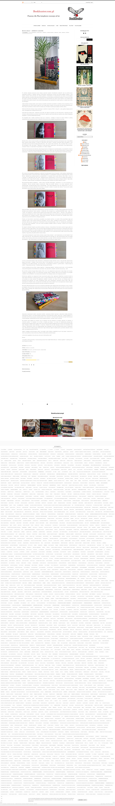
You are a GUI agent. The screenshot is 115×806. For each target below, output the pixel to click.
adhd (37, 451)
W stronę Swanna (4, 758)
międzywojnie (35, 629)
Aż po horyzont (65, 471)
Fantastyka (24, 527)
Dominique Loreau (103, 507)
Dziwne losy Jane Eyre (82, 516)
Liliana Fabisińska (68, 600)
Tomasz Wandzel (92, 745)
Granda (63, 536)
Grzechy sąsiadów (4, 538)
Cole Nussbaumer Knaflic (98, 491)
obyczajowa (78, 649)
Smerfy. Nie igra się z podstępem (30, 716)
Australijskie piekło (33, 471)
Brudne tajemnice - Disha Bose (84, 85)
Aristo (27, 469)
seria (83, 707)
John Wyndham (34, 565)
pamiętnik (56, 32)
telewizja (48, 740)
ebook (103, 516)
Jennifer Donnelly (100, 558)
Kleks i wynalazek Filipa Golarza (26, 580)
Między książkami (21, 629)
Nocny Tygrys (81, 647)
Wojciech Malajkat (35, 765)
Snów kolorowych (56, 716)
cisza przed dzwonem (40, 491)
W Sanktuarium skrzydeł (105, 756)
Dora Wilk (66, 509)
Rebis (60, 32)
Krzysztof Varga (19, 589)
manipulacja (36, 616)
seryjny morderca (100, 707)
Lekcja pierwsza (91, 598)
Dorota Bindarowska (79, 509)
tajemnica (97, 736)
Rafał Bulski (74, 687)
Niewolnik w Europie (35, 647)
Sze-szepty (16, 729)
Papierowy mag (39, 660)
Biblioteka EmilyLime (104, 478)
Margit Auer (39, 618)
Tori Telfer (103, 745)
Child (20, 489)
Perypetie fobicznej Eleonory (28, 665)
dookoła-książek (43, 509)
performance (18, 665)
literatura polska (75, 605)
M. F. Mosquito (62, 609)
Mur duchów (61, 636)
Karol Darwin (99, 569)
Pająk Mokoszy (89, 658)
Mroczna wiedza (47, 636)
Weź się (112, 758)
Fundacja (107, 529)
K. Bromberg (3, 569)
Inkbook (24, 547)
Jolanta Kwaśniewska (81, 565)
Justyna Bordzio (91, 567)
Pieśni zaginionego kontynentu (7, 667)
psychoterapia (36, 685)
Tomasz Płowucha (75, 745)
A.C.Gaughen (56, 449)
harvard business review (96, 540)
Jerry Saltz (18, 560)
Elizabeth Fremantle (44, 520)
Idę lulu (107, 545)
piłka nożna (51, 667)
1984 (27, 449)
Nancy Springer (47, 640)
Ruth (25, 700)
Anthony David (46, 467)
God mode (22, 536)
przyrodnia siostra (5, 685)
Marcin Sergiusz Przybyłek (6, 618)
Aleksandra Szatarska (32, 458)
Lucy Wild (63, 607)
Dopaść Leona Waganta (58, 509)
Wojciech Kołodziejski (25, 765)
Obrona (68, 649)
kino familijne (53, 578)
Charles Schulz (78, 487)
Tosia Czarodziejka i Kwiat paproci (17, 747)
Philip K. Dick (47, 665)
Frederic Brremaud (84, 529)
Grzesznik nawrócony (54, 538)
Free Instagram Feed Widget (87, 438)
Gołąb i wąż (32, 536)
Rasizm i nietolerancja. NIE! (18, 689)
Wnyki (9, 765)
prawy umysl (45, 680)
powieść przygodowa (33, 678)
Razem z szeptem (52, 689)
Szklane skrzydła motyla (29, 729)
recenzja (91, 689)
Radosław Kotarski (41, 687)
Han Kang (50, 540)
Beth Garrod (23, 478)
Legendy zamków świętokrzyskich (62, 598)
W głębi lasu (55, 756)
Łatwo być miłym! (12, 609)
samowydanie (91, 700)
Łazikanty (19, 609)
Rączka (58, 689)
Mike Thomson (65, 629)
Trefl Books (41, 747)
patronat (95, 660)
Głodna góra (16, 536)
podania (56, 669)
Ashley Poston (64, 469)
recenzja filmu (98, 689)
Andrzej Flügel (70, 460)
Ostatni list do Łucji (69, 656)
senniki (49, 707)
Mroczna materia (39, 636)
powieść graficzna (104, 676)
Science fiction (57, 705)
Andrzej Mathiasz (87, 460)
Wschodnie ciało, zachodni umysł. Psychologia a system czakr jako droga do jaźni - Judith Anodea (84, 129)
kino (48, 578)
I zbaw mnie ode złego (91, 545)
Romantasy (12, 698)
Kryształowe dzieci (88, 587)
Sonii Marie (17, 718)
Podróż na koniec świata (101, 669)
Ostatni (55, 656)
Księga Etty (91, 589)
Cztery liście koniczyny (5, 498)
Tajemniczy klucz (70, 738)
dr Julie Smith (102, 509)
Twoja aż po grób (59, 749)
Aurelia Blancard (109, 469)
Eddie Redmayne (10, 518)
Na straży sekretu (54, 638)
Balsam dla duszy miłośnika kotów (84, 471)
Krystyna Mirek (80, 587)
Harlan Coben (67, 540)
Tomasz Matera (67, 745)
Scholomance (19, 705)
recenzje (64, 32)
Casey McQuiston (52, 487)
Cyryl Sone (11, 496)
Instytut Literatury (37, 547)
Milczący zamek (101, 629)
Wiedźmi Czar (57, 760)
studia (62, 725)
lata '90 (57, 596)
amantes (14, 460)
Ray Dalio (45, 689)
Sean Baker (71, 705)
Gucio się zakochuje (90, 538)
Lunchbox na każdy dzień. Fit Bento (87, 607)
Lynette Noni (106, 607)
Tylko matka (88, 749)
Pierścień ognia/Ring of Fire (81, 665)
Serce (65, 707)
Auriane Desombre (23, 471)
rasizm (10, 689)
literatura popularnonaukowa (87, 605)
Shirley (28, 709)
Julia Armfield (27, 567)
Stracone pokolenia (5, 725)
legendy (52, 598)
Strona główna (37, 25)
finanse (98, 527)
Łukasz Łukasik (45, 609)
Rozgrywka (54, 698)
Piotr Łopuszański (79, 667)
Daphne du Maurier (67, 500)
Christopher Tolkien (82, 489)
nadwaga (2, 640)
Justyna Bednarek (83, 567)
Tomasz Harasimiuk (44, 745)
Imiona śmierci (9, 547)
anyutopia (3, 469)
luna (78, 607)
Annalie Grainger (13, 467)
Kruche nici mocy (47, 587)
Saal (60, 700)
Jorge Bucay (3, 567)
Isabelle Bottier (4, 549)
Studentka (57, 725)
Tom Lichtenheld (17, 745)
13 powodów (10, 449)
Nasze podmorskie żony (85, 640)
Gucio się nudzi (82, 538)
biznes (79, 480)
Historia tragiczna (23, 545)
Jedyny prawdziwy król (37, 558)
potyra (68, 676)
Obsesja (72, 649)
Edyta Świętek (66, 518)
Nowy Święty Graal (35, 649)
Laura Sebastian (110, 596)
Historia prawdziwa (4, 545)
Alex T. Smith (64, 458)
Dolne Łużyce (12, 507)
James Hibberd (3, 556)
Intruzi (43, 547)
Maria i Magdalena (68, 618)
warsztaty (74, 758)
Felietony (71, 25)
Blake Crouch (85, 480)
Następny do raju (61, 640)
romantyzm (28, 698)
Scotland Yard (65, 705)
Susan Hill (106, 725)
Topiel (98, 745)
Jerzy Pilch (32, 560)
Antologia (52, 467)
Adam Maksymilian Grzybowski (89, 449)
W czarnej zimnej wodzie (46, 756)
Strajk (11, 725)
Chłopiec (30, 489)
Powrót (40, 678)
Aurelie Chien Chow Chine (6, 471)
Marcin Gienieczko (87, 616)
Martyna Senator (102, 620)
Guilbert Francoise (99, 538)
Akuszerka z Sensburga (38, 456)
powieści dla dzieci (90, 676)
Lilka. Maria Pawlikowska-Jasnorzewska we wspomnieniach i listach (86, 600)
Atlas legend (79, 469)
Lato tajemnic (73, 596)
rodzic (36, 696)
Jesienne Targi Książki (40, 560)
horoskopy (40, 545)
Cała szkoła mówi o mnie (19, 487)
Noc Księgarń (56, 647)
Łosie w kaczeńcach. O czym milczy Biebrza (31, 609)
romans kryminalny (5, 698)
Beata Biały (39, 32)
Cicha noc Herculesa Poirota (101, 489)
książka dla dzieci (40, 589)
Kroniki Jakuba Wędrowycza (95, 585)
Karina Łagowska (63, 569)
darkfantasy (105, 500)
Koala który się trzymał (70, 580)
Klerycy (35, 580)
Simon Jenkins (93, 709)
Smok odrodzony (48, 716)
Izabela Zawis (87, 549)
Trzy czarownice (4, 749)
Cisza (33, 491)
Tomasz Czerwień (35, 745)
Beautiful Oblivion (74, 476)
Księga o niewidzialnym (105, 589)
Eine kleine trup (84, 518)
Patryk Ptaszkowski (102, 660)
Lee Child (35, 598)
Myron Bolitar (85, 636)
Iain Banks (99, 545)
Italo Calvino (29, 549)
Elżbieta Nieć (81, 520)
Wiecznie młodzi (46, 760)
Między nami (29, 629)
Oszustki (10, 658)
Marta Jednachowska (64, 620)
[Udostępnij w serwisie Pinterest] (34, 365)
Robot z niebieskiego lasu (24, 696)
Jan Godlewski (32, 556)
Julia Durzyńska (34, 567)
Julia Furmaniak (42, 567)
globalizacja (9, 536)
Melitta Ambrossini (62, 625)
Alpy (2, 460)
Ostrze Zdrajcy (4, 658)
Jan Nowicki (53, 556)
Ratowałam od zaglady (30, 689)
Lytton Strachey (4, 609)
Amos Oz (49, 460)
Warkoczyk (62, 758)
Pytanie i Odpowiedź (88, 685)
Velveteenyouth (4, 756)
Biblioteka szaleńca (15, 480)
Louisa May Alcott (38, 607)
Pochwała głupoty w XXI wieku (18, 669)
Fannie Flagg (3, 527)
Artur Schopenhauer (55, 469)
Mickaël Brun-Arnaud (106, 627)
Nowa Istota (23, 649)
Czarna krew (36, 496)
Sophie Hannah (24, 718)
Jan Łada (38, 556)
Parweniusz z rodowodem (59, 660)
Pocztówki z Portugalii (35, 669)
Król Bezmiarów (105, 585)
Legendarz (47, 598)
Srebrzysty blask (35, 720)
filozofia (94, 527)
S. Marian (56, 700)
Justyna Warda (108, 567)
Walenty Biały (33, 758)
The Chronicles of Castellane (99, 740)
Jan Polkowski (59, 556)
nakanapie (35, 640)
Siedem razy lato (34, 709)
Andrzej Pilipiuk (106, 460)
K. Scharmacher (10, 569)
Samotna (86, 700)
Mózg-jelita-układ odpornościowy (27, 636)
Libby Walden (46, 600)
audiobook (96, 469)
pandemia (8, 660)
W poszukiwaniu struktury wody (85, 756)
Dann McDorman (44, 500)
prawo (40, 680)
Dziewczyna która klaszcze (13, 516)
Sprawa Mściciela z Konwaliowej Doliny (104, 718)
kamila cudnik (43, 569)
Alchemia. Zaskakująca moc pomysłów (73, 456)
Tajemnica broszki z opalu (6, 738)
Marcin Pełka (101, 616)
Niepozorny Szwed (67, 645)
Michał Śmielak (63, 627)
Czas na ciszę (58, 496)
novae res (3, 649)
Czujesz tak (14, 498)
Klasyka (95, 578)
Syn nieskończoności (71, 727)
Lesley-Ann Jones (21, 600)
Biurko (71, 480)
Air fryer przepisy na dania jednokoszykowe (9, 456)
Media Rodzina (3, 625)
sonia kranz (11, 718)
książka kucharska (49, 589)
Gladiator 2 (3, 536)
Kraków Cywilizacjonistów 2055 (69, 585)
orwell (35, 656)
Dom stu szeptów (48, 507)
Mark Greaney (42, 620)
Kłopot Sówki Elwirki (60, 580)
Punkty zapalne (55, 685)
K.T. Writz (17, 569)
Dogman (2, 507)
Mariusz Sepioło (27, 620)
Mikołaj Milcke (93, 629)
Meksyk (55, 625)
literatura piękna (56, 605)
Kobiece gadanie (50, 32)
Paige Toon (83, 658)
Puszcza (81, 685)
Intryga (48, 547)
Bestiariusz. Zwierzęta (14, 478)
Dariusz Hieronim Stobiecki (95, 500)
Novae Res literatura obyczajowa (13, 649)
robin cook (15, 696)
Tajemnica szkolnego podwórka (38, 738)
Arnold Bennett (33, 469)
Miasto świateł (28, 627)
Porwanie (24, 676)
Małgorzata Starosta (13, 616)
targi (16, 740)
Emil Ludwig (104, 520)
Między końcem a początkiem (11, 629)
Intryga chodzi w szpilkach (56, 547)
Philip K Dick (41, 665)
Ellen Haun (67, 520)
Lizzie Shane (15, 607)
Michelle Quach (97, 627)
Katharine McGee (48, 576)
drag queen (109, 509)
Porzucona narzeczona (32, 676)
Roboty (31, 696)
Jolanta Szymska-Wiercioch (92, 565)
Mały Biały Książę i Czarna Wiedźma (26, 616)
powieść (97, 676)
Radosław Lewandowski (51, 687)
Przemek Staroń (110, 680)
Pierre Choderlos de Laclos (68, 665)
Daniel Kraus (17, 500)
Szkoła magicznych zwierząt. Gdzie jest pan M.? (71, 729)
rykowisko (34, 700)
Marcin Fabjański (79, 616)
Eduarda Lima (24, 518)
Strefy (44, 725)
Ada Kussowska (69, 449)
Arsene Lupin (40, 469)
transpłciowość (29, 747)
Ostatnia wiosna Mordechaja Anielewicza (90, 656)
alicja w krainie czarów (94, 458)
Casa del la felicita (43, 487)
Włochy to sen (4, 765)
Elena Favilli (102, 518)
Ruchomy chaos (97, 698)
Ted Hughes (42, 740)
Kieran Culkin (22, 578)
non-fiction (107, 647)
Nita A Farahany (49, 647)
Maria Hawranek (60, 618)
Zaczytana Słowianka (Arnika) (85, 155)
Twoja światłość (67, 749)
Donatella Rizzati (27, 509)
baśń (29, 476)
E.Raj (100, 516)
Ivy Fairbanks (41, 549)
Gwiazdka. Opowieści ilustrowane (15, 540)
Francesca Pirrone (49, 529)
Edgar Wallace (18, 518)
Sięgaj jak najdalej (66, 709)
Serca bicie (60, 707)
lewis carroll (36, 600)
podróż (93, 669)
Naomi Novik (54, 640)
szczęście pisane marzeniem (102, 727)
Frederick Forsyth (93, 529)
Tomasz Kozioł (60, 745)
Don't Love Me (19, 509)
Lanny (53, 596)
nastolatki (68, 640)
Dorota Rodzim (88, 509)
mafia (102, 609)
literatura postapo (98, 605)
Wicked (40, 760)
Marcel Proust (56, 616)
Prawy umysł (52, 680)
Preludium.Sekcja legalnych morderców (64, 680)
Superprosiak (100, 725)
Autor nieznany (48, 471)
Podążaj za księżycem (64, 669)
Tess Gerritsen (78, 740)
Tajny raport (92, 738)
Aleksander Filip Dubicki (87, 456)
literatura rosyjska (107, 605)
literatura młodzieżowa (27, 605)
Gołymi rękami (38, 536)
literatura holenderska (5, 605)
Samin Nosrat (80, 700)
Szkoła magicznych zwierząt (54, 729)
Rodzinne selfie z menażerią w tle (77, 696)
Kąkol (100, 576)
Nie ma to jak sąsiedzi (5, 645)
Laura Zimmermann (19, 598)
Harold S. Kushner (75, 540)
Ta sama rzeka (69, 736)
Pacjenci (77, 658)
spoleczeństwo (58, 718)
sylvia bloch (16, 727)
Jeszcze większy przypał (76, 560)
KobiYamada (112, 580)
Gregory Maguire (83, 536)
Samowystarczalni (99, 700)
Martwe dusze (85, 620)
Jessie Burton (56, 560)
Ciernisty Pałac (10, 491)
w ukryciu (11, 758)
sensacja (54, 707)
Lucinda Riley (49, 607)
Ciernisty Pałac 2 (27, 491)
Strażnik (25, 725)
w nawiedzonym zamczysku (72, 756)
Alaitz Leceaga (47, 456)
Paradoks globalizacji (48, 660)
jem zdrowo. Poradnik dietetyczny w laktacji (63, 558)
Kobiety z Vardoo (104, 580)
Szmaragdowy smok (101, 729)
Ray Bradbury (39, 689)
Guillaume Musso (108, 538)
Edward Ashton (32, 518)
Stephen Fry (108, 720)
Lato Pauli (67, 596)
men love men (75, 625)
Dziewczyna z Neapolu (53, 516)
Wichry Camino (34, 760)
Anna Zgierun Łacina (5, 467)
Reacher (62, 689)
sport (63, 718)
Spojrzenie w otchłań (49, 718)
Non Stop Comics (100, 647)
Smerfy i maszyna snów (17, 716)
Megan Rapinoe (49, 625)
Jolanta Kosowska (71, 565)
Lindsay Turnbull (104, 600)
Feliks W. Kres (56, 527)
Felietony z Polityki (48, 527)
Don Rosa (13, 509)
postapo (50, 676)
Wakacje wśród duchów (24, 758)
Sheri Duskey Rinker (21, 709)
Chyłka (89, 489)
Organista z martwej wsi (27, 656)
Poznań (98, 678)
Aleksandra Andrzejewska (109, 456)
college (112, 491)
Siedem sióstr (42, 709)
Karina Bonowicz (55, 569)
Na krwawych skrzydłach (14, 638)
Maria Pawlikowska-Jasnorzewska (80, 618)
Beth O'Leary (36, 478)
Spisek (42, 718)
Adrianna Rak (65, 451)
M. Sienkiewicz (69, 609)
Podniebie (89, 669)
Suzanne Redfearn (4, 727)
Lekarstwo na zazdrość (82, 598)
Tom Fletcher (9, 745)
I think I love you (82, 545)
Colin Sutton (106, 491)
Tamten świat (10, 740)
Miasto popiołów (11, 627)
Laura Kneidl (97, 596)
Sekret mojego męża (89, 705)
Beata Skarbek (52, 476)
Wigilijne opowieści (102, 760)
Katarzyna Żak (14, 576)
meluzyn (69, 625)
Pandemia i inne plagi (16, 660)
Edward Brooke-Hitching (41, 518)
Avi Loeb (54, 471)
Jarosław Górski (110, 556)
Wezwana (100, 758)
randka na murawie (108, 687)
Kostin (18, 585)
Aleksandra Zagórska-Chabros (54, 458)
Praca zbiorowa (17, 680)
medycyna (10, 625)
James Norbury (11, 556)
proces (80, 680)
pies (106, 665)
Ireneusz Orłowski (94, 547)
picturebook (59, 665)
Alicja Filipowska (79, 458)
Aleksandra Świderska (42, 458)
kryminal (60, 587)
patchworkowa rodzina (81, 660)
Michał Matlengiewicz (44, 627)
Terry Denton (71, 740)
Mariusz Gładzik (19, 620)
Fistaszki (2, 529)
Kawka (88, 576)
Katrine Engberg (82, 576)
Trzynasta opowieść (51, 749)
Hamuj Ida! (45, 540)
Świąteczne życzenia (33, 736)
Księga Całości (84, 589)
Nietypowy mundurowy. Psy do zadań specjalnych (10, 647)
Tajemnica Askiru (104, 736)
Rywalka (47, 700)
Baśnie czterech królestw (6, 476)
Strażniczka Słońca (18, 725)
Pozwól (102, 678)
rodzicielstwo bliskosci (50, 696)
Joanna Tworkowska (5, 565)
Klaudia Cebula (85, 148)
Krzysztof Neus (12, 589)
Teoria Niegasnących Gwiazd (56, 740)
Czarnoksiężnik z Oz (50, 496)
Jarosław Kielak (4, 558)
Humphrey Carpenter (64, 545)
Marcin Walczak (25, 618)
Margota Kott (46, 618)
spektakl (30, 718)
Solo (92, 716)
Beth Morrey (29, 478)
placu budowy (100, 667)
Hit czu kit (30, 545)
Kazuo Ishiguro (94, 576)
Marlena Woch (49, 620)
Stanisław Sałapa (62, 720)
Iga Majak (3, 547)
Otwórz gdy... (31, 658)
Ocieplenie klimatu (98, 649)
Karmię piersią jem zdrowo (90, 569)
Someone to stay (4, 718)
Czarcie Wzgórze (28, 496)
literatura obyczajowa (37, 605)
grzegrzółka (45, 538)
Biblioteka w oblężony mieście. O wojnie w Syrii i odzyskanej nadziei (33, 480)
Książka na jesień (58, 589)
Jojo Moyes (41, 565)
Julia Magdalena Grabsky (59, 567)
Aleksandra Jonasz (4, 458)
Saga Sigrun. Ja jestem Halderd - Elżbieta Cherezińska (84, 107)
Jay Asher (11, 558)
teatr (31, 740)
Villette (23, 756)
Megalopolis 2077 (34, 625)
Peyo (36, 665)
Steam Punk (96, 720)
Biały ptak (82, 478)
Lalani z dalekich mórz (36, 596)
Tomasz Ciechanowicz (26, 745)
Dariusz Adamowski (85, 500)
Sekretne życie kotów (108, 705)
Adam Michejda (99, 449)
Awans (59, 471)
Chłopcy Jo (25, 489)
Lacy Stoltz (27, 596)
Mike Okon (60, 629)
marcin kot (95, 616)
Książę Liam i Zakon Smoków (29, 589)
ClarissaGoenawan (76, 491)
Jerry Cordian (12, 560)
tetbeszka (90, 740)
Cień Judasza (3, 491)
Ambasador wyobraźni (26, 460)
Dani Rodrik (3, 500)
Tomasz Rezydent (83, 745)
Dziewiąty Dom (73, 516)
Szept (21, 729)
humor (56, 545)
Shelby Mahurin (109, 707)
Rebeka (75, 689)
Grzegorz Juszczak (21, 538)
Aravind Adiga (14, 469)
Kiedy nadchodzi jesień (13, 578)
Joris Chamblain (10, 567)
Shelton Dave (3, 709)
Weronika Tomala (94, 758)
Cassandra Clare (60, 487)
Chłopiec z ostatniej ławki (47, 489)
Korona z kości (13, 585)
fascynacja (35, 527)
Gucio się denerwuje (63, 538)
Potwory (63, 676)
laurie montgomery (28, 598)
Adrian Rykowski (58, 451)
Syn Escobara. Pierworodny (60, 727)
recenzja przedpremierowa (107, 689)
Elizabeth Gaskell (53, 520)
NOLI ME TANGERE (92, 647)
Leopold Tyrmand (13, 600)
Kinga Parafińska (42, 578)
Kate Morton (33, 576)
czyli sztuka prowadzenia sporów (60, 498)
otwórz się (38, 658)
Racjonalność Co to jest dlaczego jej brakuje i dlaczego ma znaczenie (22, 687)
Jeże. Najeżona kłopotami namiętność (94, 560)
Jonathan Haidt (102, 565)
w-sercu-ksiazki (85, 160)
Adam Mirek (106, 449)
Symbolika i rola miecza (41, 727)
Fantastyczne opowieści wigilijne (14, 527)
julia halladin (50, 567)
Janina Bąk (72, 556)
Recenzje (44, 25)
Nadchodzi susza (110, 638)
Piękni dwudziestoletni (35, 667)
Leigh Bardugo (73, 598)
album (63, 456)
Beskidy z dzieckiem (5, 478)
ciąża (93, 489)
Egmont (72, 518)
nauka (99, 640)
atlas (74, 469)
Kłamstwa (52, 580)
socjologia (83, 716)
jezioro (83, 560)
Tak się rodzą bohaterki (101, 738)
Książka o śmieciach (66, 589)
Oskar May (44, 656)
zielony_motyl (85, 161)
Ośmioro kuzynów (17, 658)
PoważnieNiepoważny (85, 153)
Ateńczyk (70, 469)
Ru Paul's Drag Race (89, 698)
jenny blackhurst (108, 558)
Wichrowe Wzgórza (26, 760)
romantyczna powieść (20, 698)
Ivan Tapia (35, 549)
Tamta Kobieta (3, 740)
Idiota (111, 545)
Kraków (59, 585)
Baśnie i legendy (16, 476)
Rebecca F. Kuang (69, 689)
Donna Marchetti (35, 509)
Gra (50, 536)
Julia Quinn (68, 567)
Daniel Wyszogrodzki (35, 500)
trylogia (68, 747)
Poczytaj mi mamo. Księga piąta (48, 669)
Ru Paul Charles (80, 698)
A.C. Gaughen (50, 449)
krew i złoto (78, 585)
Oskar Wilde (50, 656)
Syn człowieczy (50, 727)
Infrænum (19, 547)
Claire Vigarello (60, 491)
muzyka (79, 636)
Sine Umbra (99, 709)
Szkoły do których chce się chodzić (89, 729)
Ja (104, 549)
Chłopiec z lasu (37, 489)
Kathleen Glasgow (66, 576)
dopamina (50, 509)
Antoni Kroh (96, 467)
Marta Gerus (56, 620)
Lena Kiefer (98, 598)
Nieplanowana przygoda (57, 645)
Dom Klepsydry (25, 507)
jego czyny (45, 558)
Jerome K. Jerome (4, 560)
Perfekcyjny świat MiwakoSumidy (7, 665)
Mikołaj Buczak (79, 629)
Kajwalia (22, 569)
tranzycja (36, 747)
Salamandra (65, 700)
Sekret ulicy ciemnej (98, 705)
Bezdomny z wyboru (69, 478)
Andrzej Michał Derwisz (96, 460)
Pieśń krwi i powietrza (19, 667)
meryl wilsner (82, 625)
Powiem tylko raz (81, 676)
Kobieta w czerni (88, 580)
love (44, 607)
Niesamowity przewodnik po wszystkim (80, 645)
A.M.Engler (63, 449)
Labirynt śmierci (13, 596)
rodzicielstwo (41, 696)
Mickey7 (2, 629)
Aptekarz (8, 469)
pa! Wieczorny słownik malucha (68, 658)
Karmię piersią (80, 569)
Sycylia (11, 727)
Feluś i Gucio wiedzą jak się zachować (68, 527)
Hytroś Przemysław (73, 545)
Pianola (53, 665)
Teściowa (84, 740)
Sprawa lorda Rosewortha (90, 718)
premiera (76, 680)
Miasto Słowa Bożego (20, 627)
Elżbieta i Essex (74, 520)
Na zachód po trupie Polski (100, 638)
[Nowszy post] (22, 404)
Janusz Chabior (85, 556)
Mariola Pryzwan (110, 618)
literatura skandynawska (6, 607)
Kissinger (83, 578)
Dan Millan (107, 498)
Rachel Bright (4, 687)
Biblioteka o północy (5, 480)
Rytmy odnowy (41, 700)
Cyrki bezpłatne (4, 496)
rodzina (58, 696)
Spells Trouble (36, 718)
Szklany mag (45, 729)
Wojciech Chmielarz (16, 765)
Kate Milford (27, 576)
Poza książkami (78, 25)
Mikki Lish (72, 629)
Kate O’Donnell (41, 576)
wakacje (16, 758)
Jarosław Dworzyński (101, 556)
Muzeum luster (73, 636)
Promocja (85, 680)
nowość (28, 649)
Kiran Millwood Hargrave (71, 578)
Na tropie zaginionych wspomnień (76, 638)
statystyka (90, 720)
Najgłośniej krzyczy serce (18, 640)
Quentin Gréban (101, 685)
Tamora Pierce (110, 738)
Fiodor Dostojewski (105, 527)
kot (22, 585)
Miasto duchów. (108, 625)
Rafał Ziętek (100, 687)
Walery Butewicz (40, 758)
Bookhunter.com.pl (85, 145)
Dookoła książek (51, 25)
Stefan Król (102, 720)
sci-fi (52, 705)
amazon (19, 460)
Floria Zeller (17, 529)
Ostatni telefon (77, 656)
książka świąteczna (76, 589)
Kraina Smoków (39, 585)
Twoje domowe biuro (76, 749)
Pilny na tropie (44, 667)
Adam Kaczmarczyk (78, 449)
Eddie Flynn (3, 518)
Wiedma (52, 760)
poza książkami (78, 678)
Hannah (62, 540)
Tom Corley (3, 745)
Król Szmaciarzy (4, 587)
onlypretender (85, 158)
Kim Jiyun (28, 578)
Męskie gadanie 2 (97, 625)
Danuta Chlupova (58, 500)
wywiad (67, 32)
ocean (92, 649)
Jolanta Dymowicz (63, 565)
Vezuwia (10, 756)
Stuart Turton (50, 725)
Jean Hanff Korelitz (18, 558)
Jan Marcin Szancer (45, 556)
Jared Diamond (92, 556)
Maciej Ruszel (91, 609)
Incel (14, 547)
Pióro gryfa (86, 667)
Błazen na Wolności (85, 143)
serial (94, 707)
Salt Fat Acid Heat (72, 700)
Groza (106, 536)
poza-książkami (86, 678)
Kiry (78, 578)
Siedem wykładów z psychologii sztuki (53, 709)
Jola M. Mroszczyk (54, 565)
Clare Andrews (68, 491)
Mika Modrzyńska (52, 629)
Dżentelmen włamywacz (92, 516)
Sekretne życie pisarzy (5, 707)
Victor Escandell (17, 756)
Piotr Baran (57, 667)
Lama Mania (48, 596)
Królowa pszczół (28, 587)
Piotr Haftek (63, 667)
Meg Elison (27, 625)
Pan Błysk (3, 660)
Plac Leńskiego (93, 667)
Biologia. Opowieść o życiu (59, 480)
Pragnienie (24, 680)
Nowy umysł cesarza (45, 649)
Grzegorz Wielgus (37, 538)
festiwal (85, 527)
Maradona (43, 616)
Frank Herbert (69, 529)
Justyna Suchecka (99, 567)
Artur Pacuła (47, 469)
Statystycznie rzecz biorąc (81, 720)
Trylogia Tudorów (75, 747)
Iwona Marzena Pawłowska (67, 549)
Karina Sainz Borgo (72, 569)
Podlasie (71, 669)
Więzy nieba (90, 760)
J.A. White (94, 549)
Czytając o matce (86, 498)
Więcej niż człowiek (82, 760)
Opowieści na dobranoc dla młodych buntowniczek (11, 656)
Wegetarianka (86, 758)
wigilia (95, 760)
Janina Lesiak (77, 556)
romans (94, 696)
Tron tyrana (57, 747)
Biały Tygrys (88, 478)
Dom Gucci (19, 507)
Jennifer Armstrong (84, 558)
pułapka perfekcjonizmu (45, 685)
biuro (76, 480)
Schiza (13, 705)
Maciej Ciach (76, 609)
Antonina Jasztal (104, 467)
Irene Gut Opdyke (86, 547)
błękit (109, 480)
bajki (74, 471)
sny (62, 716)
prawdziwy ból (35, 680)
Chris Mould (74, 489)
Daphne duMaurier (76, 500)
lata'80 (62, 596)
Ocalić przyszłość (85, 649)
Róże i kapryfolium (71, 698)
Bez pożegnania (61, 478)
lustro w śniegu (99, 607)
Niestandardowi (92, 645)
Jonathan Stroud (110, 565)
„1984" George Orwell (84, 64)
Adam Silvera (11, 451)
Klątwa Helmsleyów (14, 580)
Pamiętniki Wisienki (110, 658)
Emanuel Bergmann (89, 520)
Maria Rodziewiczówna (93, 618)
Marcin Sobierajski (17, 618)
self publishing (29, 707)
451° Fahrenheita (43, 449)
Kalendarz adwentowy (34, 569)
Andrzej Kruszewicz (78, 460)
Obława (63, 649)
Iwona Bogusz (48, 549)
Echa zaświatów (109, 516)
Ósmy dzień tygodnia (45, 658)
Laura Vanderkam (4, 598)
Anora (40, 467)
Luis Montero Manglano (70, 607)
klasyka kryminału (102, 578)
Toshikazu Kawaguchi (5, 747)
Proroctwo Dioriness (93, 680)
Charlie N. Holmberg (5, 489)
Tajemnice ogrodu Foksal (50, 738)
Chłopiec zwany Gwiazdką (58, 489)
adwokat (71, 451)
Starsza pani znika (70, 720)
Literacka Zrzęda (85, 150)
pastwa (73, 660)
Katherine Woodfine (57, 576)
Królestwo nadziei (12, 587)
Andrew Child (62, 460)
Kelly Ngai (105, 576)
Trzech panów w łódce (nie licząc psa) (97, 747)
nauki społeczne (105, 640)
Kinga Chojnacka (34, 578)
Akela (31, 456)
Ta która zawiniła (61, 736)
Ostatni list (61, 656)
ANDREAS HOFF (55, 460)
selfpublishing (44, 707)
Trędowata (48, 747)
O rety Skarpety (57, 649)
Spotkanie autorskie (70, 718)
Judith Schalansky (18, 567)
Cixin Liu (47, 491)
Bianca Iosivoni (95, 478)
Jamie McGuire (25, 556)
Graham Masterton (56, 536)
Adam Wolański (32, 451)
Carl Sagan (35, 487)
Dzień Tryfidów (4, 516)
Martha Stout (78, 620)
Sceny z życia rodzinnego (6, 705)
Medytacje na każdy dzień (19, 625)
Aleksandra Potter (13, 458)
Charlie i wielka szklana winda (102, 487)
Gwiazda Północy (4, 540)
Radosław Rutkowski (61, 687)
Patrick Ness (89, 660)
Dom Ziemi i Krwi (87, 507)
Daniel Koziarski (10, 500)
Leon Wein (104, 598)
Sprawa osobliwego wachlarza (7, 720)
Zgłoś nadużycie (84, 165)
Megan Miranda (42, 625)
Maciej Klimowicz (83, 609)
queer (95, 685)
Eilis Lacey (77, 518)
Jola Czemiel (47, 565)
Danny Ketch (51, 500)
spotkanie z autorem (80, 718)
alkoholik (103, 458)
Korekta (2, 585)
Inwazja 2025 (78, 547)
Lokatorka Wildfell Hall (24, 607)
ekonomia (90, 518)
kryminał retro (72, 587)
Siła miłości (86, 709)
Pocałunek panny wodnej (6, 669)
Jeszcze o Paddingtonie (65, 560)
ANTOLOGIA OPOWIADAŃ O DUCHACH (78, 467)
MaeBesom (97, 609)
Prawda (28, 680)
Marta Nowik (72, 620)
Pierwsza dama (91, 665)
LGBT (41, 600)
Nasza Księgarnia (75, 640)
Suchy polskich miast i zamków (82, 725)
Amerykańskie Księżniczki (42, 460)
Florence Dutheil (9, 529)
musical (67, 636)
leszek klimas (29, 600)
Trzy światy (43, 749)
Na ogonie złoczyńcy (25, 638)
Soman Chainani (98, 716)
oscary (39, 656)
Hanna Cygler (56, 540)
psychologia (18, 685)
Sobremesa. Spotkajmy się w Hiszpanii (72, 716)
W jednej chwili (62, 756)
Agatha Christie (96, 451)
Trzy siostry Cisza (35, 749)
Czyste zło (79, 498)
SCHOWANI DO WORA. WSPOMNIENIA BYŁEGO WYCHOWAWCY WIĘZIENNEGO (36, 705)
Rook (33, 698)
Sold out (88, 716)
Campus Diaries (29, 487)
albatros (58, 456)
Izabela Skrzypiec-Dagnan (78, 549)
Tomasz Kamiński (52, 745)
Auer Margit (102, 469)
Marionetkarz (3, 620)
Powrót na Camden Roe (58, 678)
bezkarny (76, 478)
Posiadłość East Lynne (43, 676)
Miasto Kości (3, 627)
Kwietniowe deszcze (5, 596)
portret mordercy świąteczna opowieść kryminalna (11, 676)
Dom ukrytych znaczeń (58, 507)
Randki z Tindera (4, 689)
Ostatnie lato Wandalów (104, 656)
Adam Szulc (25, 451)
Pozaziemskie (92, 678)
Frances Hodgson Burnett (30, 529)
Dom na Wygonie (33, 507)
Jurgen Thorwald (75, 567)
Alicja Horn (86, 458)
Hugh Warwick (51, 545)
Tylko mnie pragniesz (97, 749)
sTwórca (66, 725)
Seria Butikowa (88, 707)
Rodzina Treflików (65, 696)
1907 (24, 449)
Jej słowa (51, 558)
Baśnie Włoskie (24, 476)
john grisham (27, 565)
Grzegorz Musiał (29, 538)
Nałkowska (40, 640)
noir (86, 647)
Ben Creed (90, 476)
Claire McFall (53, 491)
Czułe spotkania (21, 498)
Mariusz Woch (35, 620)
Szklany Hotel (38, 729)
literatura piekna (47, 605)
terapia (65, 740)
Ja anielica (108, 549)
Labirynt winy (21, 596)
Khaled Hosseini (4, 578)
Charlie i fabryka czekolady (88, 487)
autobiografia (34, 32)
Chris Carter (67, 489)
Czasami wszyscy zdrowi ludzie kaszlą (69, 496)
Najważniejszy (28, 640)
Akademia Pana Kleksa (24, 456)
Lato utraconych (80, 596)
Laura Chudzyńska (89, 596)
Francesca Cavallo (40, 529)
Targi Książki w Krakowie (23, 740)
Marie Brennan (102, 618)
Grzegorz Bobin (13, 538)
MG (102, 625)
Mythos (90, 636)
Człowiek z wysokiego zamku (100, 496)
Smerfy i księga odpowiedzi (6, 716)
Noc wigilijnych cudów (72, 647)
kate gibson (20, 576)
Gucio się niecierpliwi (73, 538)
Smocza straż (40, 716)
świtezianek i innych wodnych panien (49, 736)
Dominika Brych (95, 507)
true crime (63, 747)
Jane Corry (66, 556)
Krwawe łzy (54, 587)
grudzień (110, 536)
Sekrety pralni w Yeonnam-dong (18, 707)
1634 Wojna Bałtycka (18, 449)
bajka (70, 471)
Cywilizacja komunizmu (19, 496)
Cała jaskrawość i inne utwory (7, 487)
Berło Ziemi (96, 476)
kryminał (65, 587)
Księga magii (97, 589)
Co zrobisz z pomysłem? (86, 491)
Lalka (43, 596)
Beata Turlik (67, 476)
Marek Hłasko (33, 618)
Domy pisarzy (111, 507)
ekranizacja (96, 518)
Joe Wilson (21, 565)
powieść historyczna (5, 678)
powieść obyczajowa (24, 678)
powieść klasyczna (14, 678)
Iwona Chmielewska (56, 549)
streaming (40, 725)
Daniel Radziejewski (26, 500)
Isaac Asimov (102, 547)
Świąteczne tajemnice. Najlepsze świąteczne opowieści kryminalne (14, 736)
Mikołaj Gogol (86, 629)
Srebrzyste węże (27, 720)
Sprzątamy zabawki (18, 720)
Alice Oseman (71, 458)
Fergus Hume (79, 527)
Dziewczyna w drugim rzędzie (41, 516)
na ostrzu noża (33, 638)
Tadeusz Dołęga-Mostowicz (79, 736)
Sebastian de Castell (79, 705)
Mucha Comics (54, 636)
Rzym (51, 700)
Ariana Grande (21, 469)
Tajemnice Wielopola (61, 738)
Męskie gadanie (89, 625)
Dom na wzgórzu (41, 507)
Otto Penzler (24, 658)
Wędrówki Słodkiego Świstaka (7, 760)
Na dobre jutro (97, 636)
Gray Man (68, 536)
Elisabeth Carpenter (27, 520)
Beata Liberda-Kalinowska (43, 476)
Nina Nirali (43, 647)
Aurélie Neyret (15, 471)
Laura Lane (103, 596)
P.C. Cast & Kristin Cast (55, 658)
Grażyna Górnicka (75, 536)
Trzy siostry (27, 749)
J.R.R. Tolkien (99, 549)
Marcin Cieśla (63, 616)
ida (103, 545)
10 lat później (3, 449)
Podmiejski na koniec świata (80, 669)
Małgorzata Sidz (4, 616)
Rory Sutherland (39, 698)
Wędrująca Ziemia (17, 760)
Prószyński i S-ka (102, 680)
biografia (45, 32)
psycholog (12, 685)
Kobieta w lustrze (96, 580)
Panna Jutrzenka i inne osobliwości (28, 660)
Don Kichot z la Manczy (5, 509)
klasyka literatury (5, 580)
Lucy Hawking (56, 607)
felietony (41, 527)
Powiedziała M (74, 676)
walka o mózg (48, 758)
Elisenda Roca (35, 520)
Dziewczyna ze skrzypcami (64, 516)
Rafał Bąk (69, 687)
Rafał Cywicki (82, 687)
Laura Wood (11, 598)
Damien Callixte (100, 498)
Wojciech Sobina (52, 765)
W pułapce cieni (96, 756)
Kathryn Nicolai (74, 576)
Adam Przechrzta (4, 451)
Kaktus (27, 569)
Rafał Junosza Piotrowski (91, 687)
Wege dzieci (79, 758)
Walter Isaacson (55, 758)
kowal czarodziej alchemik (29, 585)
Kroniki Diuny (85, 585)
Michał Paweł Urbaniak (54, 627)
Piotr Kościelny (71, 667)
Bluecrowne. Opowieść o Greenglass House (97, 480)
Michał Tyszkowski (71, 627)
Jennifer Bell (92, 558)
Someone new (105, 716)
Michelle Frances (80, 627)
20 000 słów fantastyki (34, 449)
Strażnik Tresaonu (32, 725)
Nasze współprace (64, 25)
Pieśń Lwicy (27, 667)
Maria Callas (53, 618)
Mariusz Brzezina (11, 620)
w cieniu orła (37, 756)
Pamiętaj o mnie (97, 658)
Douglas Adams (95, 509)
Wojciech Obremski (44, 765)
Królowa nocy (20, 587)
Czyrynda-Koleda (72, 498)
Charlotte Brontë (14, 489)
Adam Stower (18, 451)
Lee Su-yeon (41, 598)
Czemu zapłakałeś (82, 496)
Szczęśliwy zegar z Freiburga (7, 729)
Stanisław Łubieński (53, 720)
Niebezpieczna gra (14, 645)
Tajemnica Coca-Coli (26, 738)
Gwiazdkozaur (26, 540)
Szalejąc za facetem (81, 727)
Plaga (106, 667)
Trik (52, 747)
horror (45, 545)
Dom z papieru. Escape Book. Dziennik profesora (73, 507)
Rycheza (29, 700)
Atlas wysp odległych (88, 469)
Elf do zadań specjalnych (6, 520)
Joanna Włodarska (14, 565)
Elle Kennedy (61, 520)
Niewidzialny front (25, 647)
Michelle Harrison (89, 627)
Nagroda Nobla (9, 640)
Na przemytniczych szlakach (43, 638)
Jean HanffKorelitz (27, 558)
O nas (57, 25)
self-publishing (36, 707)
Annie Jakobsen (34, 467)
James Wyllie (17, 556)
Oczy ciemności (107, 649)
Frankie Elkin (76, 529)
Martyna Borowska (93, 620)
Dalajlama (94, 498)
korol (7, 585)
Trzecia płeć (108, 747)
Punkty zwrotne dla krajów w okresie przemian (68, 685)
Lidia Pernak (60, 600)
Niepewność (49, 645)
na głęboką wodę (104, 636)
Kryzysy (95, 587)
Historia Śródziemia (14, 545)
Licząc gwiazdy (54, 600)
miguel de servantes (44, 629)
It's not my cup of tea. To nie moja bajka (17, 549)
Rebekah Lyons (81, 689)
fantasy (29, 527)
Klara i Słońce (89, 578)
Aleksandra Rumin (22, 458)
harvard (88, 540)
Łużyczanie (56, 609)
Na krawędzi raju (4, 638)
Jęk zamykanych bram (107, 560)
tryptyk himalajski (84, 747)
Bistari (67, 480)
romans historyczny (101, 696)
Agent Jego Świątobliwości (105, 451)
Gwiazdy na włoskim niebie (36, 540)
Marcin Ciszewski (71, 616)
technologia (35, 740)
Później (11, 680)
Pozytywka (108, 678)
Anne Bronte (27, 467)
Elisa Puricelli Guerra (17, 520)
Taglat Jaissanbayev (90, 736)
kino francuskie (61, 578)
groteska (101, 536)
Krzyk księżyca (4, 589)
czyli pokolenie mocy (48, 498)
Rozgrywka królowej (62, 698)
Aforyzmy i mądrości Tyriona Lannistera (83, 451)
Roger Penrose (88, 696)
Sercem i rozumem (76, 707)
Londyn (31, 607)
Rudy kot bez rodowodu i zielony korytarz (9, 700)
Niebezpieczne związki (24, 645)
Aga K (85, 142)
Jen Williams (76, 558)
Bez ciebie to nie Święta (51, 478)
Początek (27, 669)
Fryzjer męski (101, 529)
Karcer (48, 569)
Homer (35, 545)
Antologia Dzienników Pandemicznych (63, 467)
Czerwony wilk (90, 496)
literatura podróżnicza (65, 605)
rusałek (21, 700)
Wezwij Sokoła (106, 758)
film (89, 527)
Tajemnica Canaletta (17, 738)
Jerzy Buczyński (25, 560)
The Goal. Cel (109, 740)
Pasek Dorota (68, 660)
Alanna (53, 456)
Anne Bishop (21, 467)
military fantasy (109, 629)
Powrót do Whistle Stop (48, 678)
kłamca (47, 580)
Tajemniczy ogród (78, 738)
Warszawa (68, 758)
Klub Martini (41, 580)
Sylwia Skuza (23, 727)
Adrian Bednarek (43, 451)
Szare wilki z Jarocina (90, 727)
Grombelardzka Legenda (93, 536)
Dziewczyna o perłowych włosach (27, 516)
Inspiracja (29, 547)
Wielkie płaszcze (65, 760)
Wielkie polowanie (73, 760)
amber (34, 460)
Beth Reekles (42, 478)
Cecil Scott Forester (69, 487)
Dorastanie (72, 509)
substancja (72, 725)
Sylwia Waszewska (30, 727)
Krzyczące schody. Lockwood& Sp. (104, 587)
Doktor (7, 507)
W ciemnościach (30, 756)
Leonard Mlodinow (4, 600)
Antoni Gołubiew (89, 467)
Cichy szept (111, 489)
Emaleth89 (85, 147)
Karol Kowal (106, 569)
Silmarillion (74, 709)
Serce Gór (70, 707)
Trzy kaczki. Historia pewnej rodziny (16, 749)
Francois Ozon (62, 529)
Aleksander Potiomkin (98, 456)
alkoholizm (109, 458)
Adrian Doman (50, 451)
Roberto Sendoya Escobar (6, 696)
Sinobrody (105, 709)
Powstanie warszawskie (69, 678)
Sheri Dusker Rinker (12, 709)
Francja (56, 529)
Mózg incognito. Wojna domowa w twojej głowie (10, 636)
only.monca (85, 156)
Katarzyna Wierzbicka (5, 576)
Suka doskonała (92, 725)
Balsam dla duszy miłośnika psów (98, 471)
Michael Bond (35, 627)
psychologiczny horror (27, 685)
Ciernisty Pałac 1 (18, 491)
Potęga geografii (57, 676)
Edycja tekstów (59, 518)
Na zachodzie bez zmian (88, 638)
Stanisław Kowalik (44, 720)
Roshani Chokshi (47, 698)
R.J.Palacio (107, 685)
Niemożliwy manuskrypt (41, 645)
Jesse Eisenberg (49, 560)
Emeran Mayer (97, 520)
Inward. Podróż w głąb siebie (69, 547)
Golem (27, 536)
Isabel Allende (109, 547)
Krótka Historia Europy (37, 587)
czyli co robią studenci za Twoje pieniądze (34, 498)
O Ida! (52, 649)
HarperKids (83, 540)
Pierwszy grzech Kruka (99, 665)
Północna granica (4, 680)
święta (39, 736)
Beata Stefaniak (60, 476)
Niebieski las (32, 645)
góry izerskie (45, 536)
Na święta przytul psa (64, 638)
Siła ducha (81, 709)
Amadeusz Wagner (7, 460)
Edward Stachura (50, 518)
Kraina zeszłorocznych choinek (50, 585)
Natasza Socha (94, 640)
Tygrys (83, 749)
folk (22, 529)
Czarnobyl (42, 496)
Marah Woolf (49, 616)
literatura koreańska (16, 605)
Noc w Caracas (64, 647)
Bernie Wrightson (103, 476)
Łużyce (50, 609)
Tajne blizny (85, 738)
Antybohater (111, 467)
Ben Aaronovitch (83, 476)
